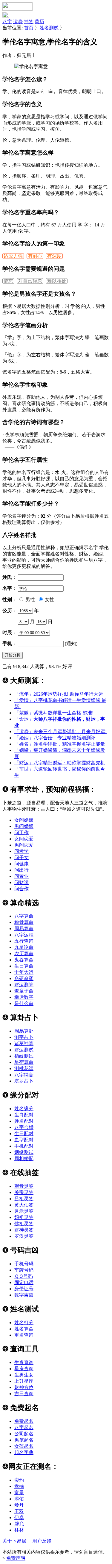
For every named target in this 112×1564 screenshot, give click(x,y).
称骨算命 (23, 922)
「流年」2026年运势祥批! (58, 694)
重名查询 (23, 1335)
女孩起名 (23, 1446)
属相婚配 (23, 1158)
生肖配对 (23, 1114)
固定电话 (23, 1282)
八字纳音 (23, 1074)
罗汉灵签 (23, 1236)
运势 (18, 21)
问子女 (21, 857)
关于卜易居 (14, 1540)
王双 (19, 1511)
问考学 (21, 851)
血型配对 (23, 1139)
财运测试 (23, 1049)
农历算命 (23, 953)
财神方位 (23, 1387)
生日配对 (23, 1133)
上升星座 (23, 1381)
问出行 (21, 869)
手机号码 (23, 1263)
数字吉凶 (23, 1294)
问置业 (21, 876)
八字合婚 (23, 1127)
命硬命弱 (23, 978)
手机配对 (23, 1146)
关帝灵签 (23, 1192)
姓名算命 (23, 1328)
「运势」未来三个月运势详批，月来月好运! (60, 731)
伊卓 (19, 1517)
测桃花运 (23, 1068)
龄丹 (19, 1505)
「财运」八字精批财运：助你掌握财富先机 (59, 762)
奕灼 (19, 1480)
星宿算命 (23, 1062)
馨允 (19, 1523)
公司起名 (23, 1433)
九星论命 (23, 947)
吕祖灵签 (23, 1198)
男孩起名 (23, 1439)
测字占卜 (23, 1037)
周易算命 (23, 928)
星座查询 (23, 1368)
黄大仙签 (23, 1204)
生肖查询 (23, 1362)
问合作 (21, 888)
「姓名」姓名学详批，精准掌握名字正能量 (59, 743)
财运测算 (23, 984)
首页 (28, 27)
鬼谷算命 (23, 959)
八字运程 (23, 934)
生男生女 (23, 1374)
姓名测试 (49, 27)
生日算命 (23, 965)
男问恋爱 (23, 845)
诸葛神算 (23, 1043)
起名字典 (23, 1452)
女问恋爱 (23, 838)
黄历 (39, 21)
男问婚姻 (23, 826)
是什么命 (23, 1003)
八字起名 (23, 1427)
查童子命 (23, 990)
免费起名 (23, 1421)
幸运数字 (23, 997)
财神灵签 (23, 1229)
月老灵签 (23, 1211)
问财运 (21, 882)
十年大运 (23, 972)
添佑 (19, 1498)
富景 (19, 1492)
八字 (7, 21)
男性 (29, 599)
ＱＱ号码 (23, 1276)
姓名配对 (23, 1121)
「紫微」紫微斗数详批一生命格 (53, 712)
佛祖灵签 (23, 1223)
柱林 (19, 1530)
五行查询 (23, 941)
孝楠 (19, 1486)
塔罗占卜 (23, 1080)
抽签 (28, 21)
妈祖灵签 (23, 1217)
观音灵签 (23, 1186)
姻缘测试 (23, 1152)
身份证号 (23, 1288)
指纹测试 (23, 1056)
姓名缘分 (23, 1108)
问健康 (21, 863)
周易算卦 (23, 1031)
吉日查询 (23, 1393)
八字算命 (23, 916)
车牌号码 (23, 1269)
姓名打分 (23, 1322)
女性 (49, 599)
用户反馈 (41, 1540)
